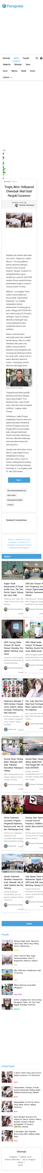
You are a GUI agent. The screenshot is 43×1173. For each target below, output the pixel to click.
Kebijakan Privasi (26, 1157)
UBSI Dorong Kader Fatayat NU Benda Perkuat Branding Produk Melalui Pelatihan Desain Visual (15, 648)
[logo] (13, 3)
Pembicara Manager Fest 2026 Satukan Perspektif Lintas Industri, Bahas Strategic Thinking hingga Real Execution (15, 707)
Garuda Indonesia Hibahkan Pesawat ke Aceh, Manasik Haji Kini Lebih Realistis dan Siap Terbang (14, 882)
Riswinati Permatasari (27, 205)
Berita (16, 58)
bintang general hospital (14, 500)
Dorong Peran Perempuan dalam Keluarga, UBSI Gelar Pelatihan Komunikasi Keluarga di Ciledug (15, 765)
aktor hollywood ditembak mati (16, 490)
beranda (6, 58)
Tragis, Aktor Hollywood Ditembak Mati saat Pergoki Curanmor (19, 191)
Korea (32, 70)
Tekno (27, 64)
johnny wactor (11, 495)
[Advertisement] (21, 33)
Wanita (14, 70)
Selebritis (7, 64)
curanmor (10, 505)
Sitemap (20, 1162)
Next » (19, 480)
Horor (5, 70)
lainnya (6, 77)
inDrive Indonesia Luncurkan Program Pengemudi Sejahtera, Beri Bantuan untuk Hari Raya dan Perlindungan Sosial (15, 823)
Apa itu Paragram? (29, 1159)
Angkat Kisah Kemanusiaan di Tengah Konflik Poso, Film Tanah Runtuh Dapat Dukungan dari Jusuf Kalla (14, 589)
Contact (20, 1165)
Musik (23, 70)
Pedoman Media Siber (12, 1159)
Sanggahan (13, 1157)
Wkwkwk (18, 64)
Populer (26, 58)
